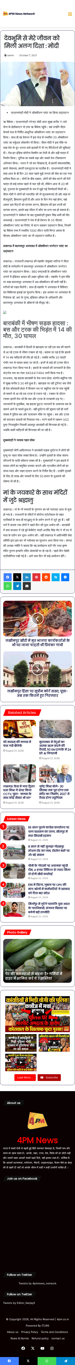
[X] (17, 577)
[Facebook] (8, 577)
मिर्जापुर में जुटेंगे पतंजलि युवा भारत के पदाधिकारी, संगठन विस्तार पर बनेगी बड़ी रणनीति (49, 908)
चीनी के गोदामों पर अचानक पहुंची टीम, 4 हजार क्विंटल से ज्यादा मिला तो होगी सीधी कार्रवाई (49, 870)
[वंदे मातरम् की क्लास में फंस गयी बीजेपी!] (19, 729)
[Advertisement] (50, 14)
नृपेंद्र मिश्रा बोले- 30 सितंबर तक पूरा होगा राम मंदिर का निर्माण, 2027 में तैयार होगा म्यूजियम (54, 792)
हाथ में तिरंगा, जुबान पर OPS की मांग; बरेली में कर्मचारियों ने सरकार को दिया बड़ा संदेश (49, 889)
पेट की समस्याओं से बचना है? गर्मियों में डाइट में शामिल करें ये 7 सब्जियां (33, 976)
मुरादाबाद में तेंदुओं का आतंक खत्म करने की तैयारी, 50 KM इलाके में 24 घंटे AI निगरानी (55, 747)
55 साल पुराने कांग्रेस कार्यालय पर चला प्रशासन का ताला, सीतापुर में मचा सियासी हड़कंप (48, 831)
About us (12, 1332)
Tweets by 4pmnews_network (37, 1283)
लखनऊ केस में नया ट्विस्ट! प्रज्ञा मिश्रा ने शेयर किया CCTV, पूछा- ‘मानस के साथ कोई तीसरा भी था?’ (19, 792)
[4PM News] (19, 13)
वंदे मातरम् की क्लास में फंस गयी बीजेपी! (17, 744)
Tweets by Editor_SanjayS (19, 1302)
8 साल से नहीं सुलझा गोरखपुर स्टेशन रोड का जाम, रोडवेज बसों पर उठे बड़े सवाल (49, 851)
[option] (37, 961)
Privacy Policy (29, 1332)
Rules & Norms (20, 1338)
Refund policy (40, 1338)
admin (10, 55)
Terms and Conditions (54, 1332)
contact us (58, 1338)
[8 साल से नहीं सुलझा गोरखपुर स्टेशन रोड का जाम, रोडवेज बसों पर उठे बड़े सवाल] (14, 852)
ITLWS (45, 1325)
